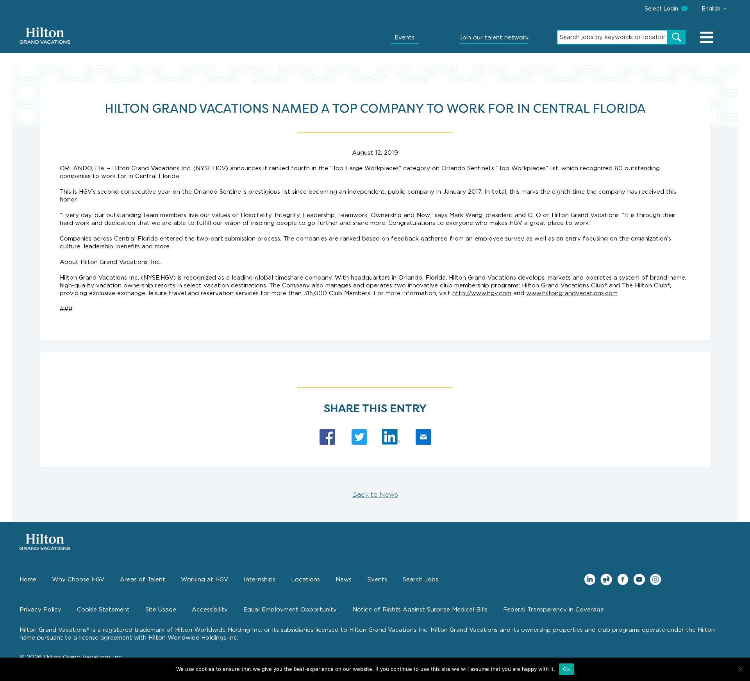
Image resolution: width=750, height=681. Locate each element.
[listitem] (590, 579)
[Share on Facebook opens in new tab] (327, 437)
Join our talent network (494, 37)
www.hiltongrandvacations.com (572, 293)
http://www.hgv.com (481, 293)
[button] (714, 8)
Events (404, 37)
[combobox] (612, 37)
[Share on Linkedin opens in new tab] (391, 437)
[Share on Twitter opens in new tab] (359, 437)
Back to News (375, 494)
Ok (566, 669)
